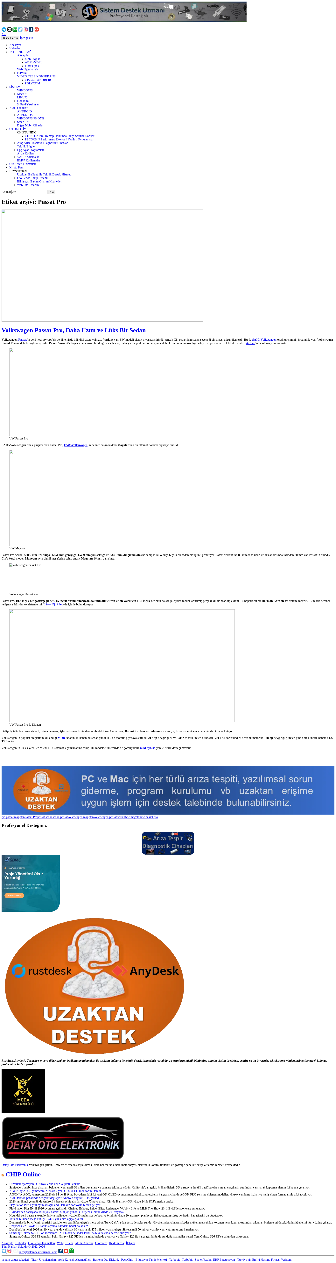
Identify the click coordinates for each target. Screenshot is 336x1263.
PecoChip (127, 1259)
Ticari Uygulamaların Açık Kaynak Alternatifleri (61, 1259)
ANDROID (24, 111)
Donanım (23, 101)
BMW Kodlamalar (28, 160)
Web (60, 1243)
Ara (4, 34)
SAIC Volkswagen (264, 339)
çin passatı (8, 817)
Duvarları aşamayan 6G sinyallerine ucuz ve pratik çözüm (44, 1184)
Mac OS (22, 94)
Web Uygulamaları (28, 69)
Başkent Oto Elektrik (106, 1259)
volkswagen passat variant (110, 817)
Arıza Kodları (25, 153)
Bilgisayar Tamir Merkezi (151, 1259)
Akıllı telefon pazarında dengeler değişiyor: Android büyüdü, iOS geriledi (54, 1198)
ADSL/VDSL (33, 62)
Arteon (250, 343)
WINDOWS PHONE (30, 118)
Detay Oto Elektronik (15, 1165)
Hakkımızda (116, 1243)
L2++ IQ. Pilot (53, 604)
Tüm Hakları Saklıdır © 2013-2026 (23, 1246)
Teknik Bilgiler (26, 146)
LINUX (22, 97)
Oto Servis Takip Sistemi (32, 178)
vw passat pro (149, 817)
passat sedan (44, 817)
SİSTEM (14, 87)
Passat (22, 339)
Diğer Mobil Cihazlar (30, 125)
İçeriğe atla (26, 37)
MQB (61, 737)
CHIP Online (23, 1174)
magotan (19, 817)
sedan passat (60, 817)
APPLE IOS (25, 115)
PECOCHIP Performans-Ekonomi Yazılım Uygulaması (59, 139)
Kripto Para (16, 167)
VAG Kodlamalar (28, 157)
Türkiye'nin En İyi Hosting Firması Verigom (264, 1259)
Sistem (69, 1243)
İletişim (130, 1243)
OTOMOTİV (17, 129)
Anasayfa (15, 44)
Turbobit (174, 1259)
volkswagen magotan (81, 817)
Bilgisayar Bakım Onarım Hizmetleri (39, 181)
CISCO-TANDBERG (38, 80)
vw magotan (133, 817)
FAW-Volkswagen (76, 445)
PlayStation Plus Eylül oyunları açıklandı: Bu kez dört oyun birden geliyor (54, 1205)
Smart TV (23, 122)
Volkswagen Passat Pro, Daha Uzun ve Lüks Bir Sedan (74, 330)
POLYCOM (32, 83)
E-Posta (22, 73)
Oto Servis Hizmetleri (22, 164)
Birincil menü (10, 38)
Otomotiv (101, 1243)
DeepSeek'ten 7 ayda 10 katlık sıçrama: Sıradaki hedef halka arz (48, 1226)
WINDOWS (25, 90)
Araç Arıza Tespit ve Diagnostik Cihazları (42, 143)
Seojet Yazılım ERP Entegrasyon (215, 1259)
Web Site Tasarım (28, 185)
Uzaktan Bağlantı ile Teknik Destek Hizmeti (44, 174)
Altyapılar (23, 55)
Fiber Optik (32, 66)
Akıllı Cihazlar (18, 108)
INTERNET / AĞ (20, 52)
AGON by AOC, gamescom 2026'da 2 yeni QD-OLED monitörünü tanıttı (55, 1191)
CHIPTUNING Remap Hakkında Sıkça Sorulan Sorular (59, 136)
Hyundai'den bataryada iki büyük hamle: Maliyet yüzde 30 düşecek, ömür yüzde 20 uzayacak (66, 1212)
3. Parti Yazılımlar (28, 104)
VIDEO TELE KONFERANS (36, 76)
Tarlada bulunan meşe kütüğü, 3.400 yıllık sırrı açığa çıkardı (46, 1219)
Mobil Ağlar (32, 59)
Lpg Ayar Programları (30, 150)
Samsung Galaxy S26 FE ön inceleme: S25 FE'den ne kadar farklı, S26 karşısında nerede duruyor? (70, 1233)
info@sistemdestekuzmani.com (38, 1252)
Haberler (14, 48)
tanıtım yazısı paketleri (15, 1259)
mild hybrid (148, 748)
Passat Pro (31, 817)
